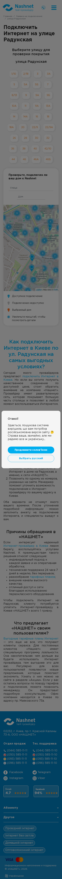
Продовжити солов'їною (31, 450)
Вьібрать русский (31, 458)
